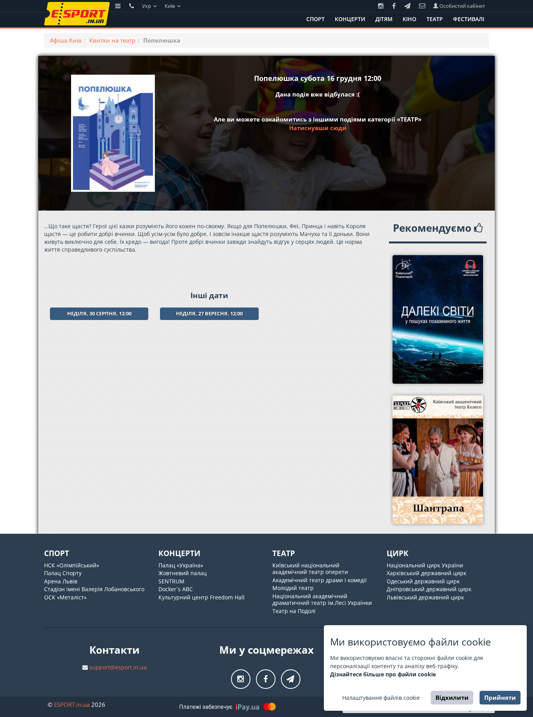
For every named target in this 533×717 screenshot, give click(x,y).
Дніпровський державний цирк (429, 589)
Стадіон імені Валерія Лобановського (94, 589)
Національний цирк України (425, 565)
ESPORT (72, 704)
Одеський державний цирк (423, 581)
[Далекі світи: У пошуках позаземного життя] (438, 319)
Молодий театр (293, 588)
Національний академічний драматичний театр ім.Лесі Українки (322, 599)
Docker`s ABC (175, 589)
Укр (147, 5)
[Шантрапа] (438, 459)
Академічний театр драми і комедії (319, 580)
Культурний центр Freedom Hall (201, 597)
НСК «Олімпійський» (71, 565)
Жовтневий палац (182, 573)
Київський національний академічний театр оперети (310, 568)
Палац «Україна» (180, 565)
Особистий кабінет (461, 5)
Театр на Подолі (294, 611)
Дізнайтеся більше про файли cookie (383, 674)
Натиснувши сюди (317, 128)
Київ (170, 5)
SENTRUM (171, 581)
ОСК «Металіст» (65, 597)
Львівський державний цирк (425, 597)
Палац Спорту (63, 573)
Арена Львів (60, 581)
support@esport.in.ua (118, 667)
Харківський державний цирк (426, 573)
